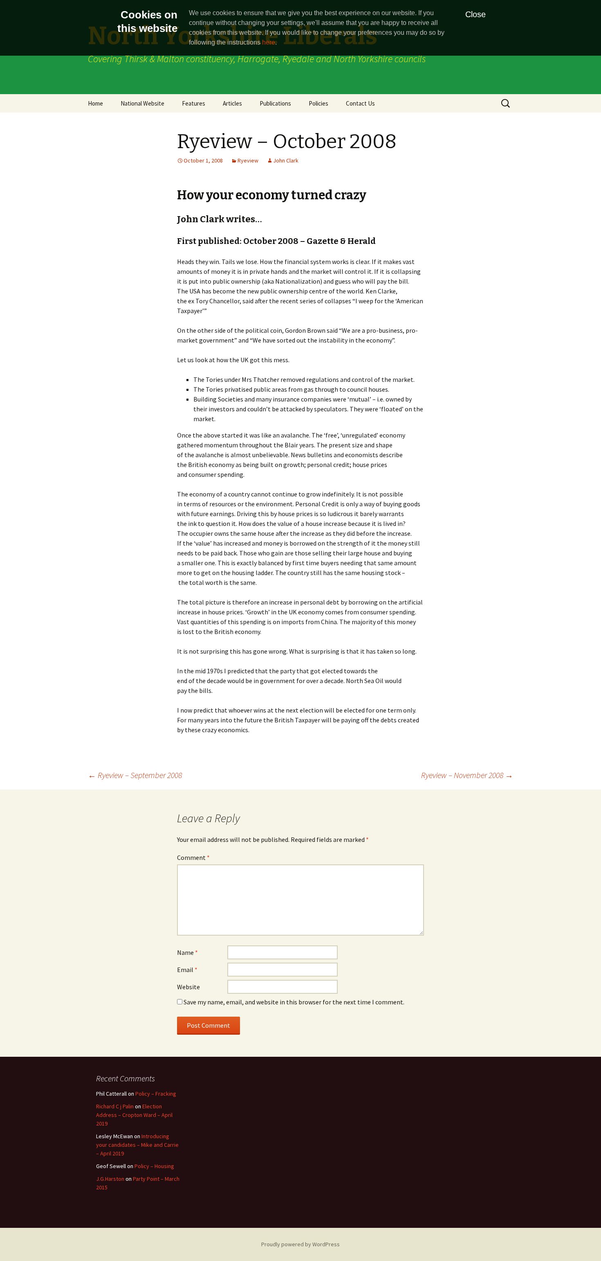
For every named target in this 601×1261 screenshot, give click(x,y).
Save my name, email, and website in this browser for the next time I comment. (294, 1002)
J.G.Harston (110, 1178)
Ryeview (248, 160)
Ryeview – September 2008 (135, 775)
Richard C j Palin (115, 1106)
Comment (193, 857)
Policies (318, 103)
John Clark (285, 160)
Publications (275, 103)
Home (95, 103)
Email (187, 969)
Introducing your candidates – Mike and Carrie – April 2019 (137, 1144)
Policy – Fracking (155, 1093)
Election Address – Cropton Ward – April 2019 (134, 1115)
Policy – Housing (154, 1166)
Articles (232, 103)
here (268, 42)
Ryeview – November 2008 (467, 775)
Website (188, 987)
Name (187, 952)
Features (193, 103)
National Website (142, 103)
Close (475, 14)
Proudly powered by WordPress (300, 1244)
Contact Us (360, 103)
